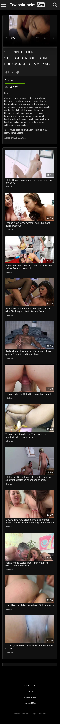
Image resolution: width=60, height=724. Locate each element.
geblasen (20, 113)
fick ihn (23, 110)
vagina (20, 133)
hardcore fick (10, 116)
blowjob (27, 101)
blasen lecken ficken (13, 101)
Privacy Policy (30, 697)
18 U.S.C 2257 (30, 686)
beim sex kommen (40, 98)
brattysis (36, 101)
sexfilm (43, 130)
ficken (30, 110)
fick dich (16, 110)
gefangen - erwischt (35, 113)
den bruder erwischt (17, 104)
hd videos (36, 116)
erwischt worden (18, 107)
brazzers (44, 101)
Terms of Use (30, 703)
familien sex (32, 107)
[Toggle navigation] (3, 5)
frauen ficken (33, 130)
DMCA (30, 691)
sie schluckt (33, 122)
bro (5, 104)
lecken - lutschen (19, 119)
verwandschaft (21, 125)
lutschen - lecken (12, 122)
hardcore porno (24, 116)
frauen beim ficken (18, 130)
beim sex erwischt (23, 98)
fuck (13, 113)
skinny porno (10, 133)
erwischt (31, 104)
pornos (24, 122)
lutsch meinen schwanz (38, 119)
